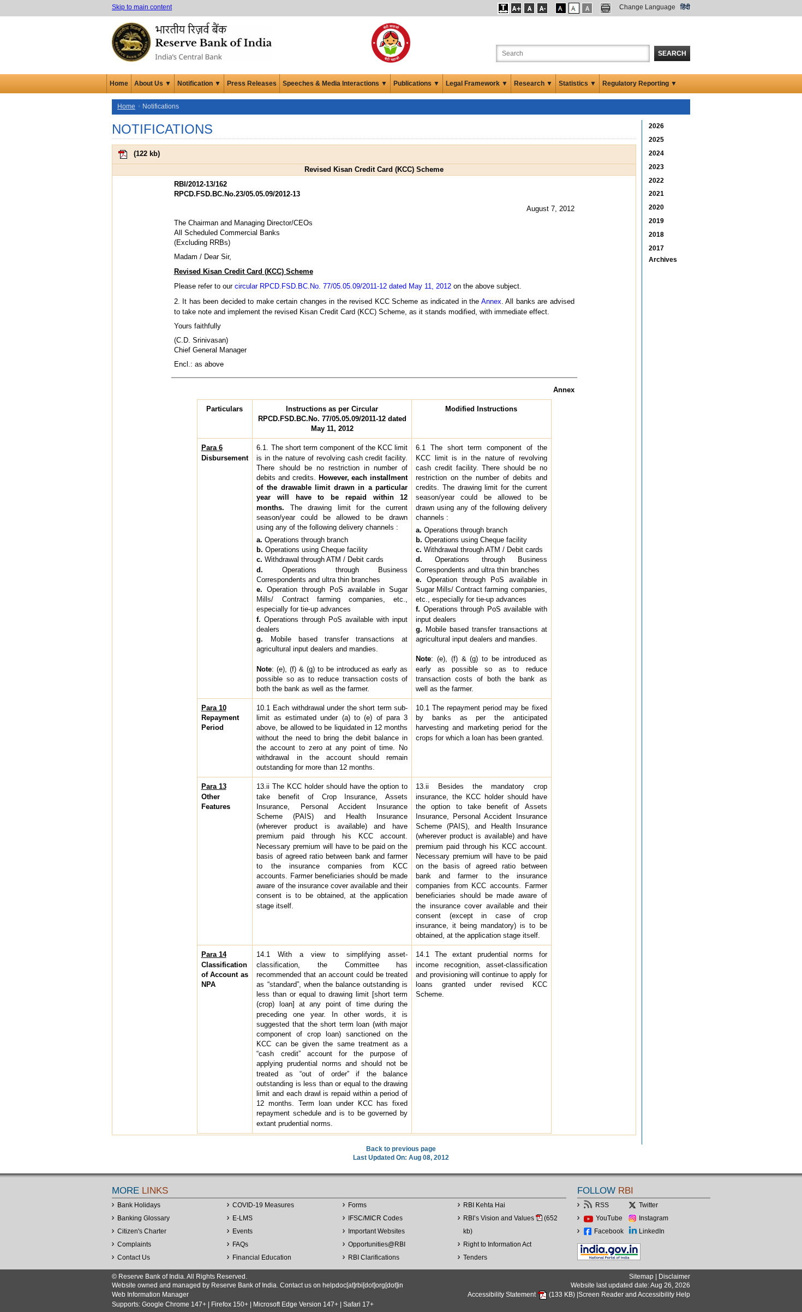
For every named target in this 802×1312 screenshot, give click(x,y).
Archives (663, 259)
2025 (656, 139)
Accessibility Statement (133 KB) (522, 1294)
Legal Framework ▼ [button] (477, 83)
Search (672, 53)
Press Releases (252, 83)
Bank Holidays (138, 1205)
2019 (656, 221)
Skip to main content (142, 7)
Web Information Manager (150, 1294)
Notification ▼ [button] (199, 83)
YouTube (609, 1218)
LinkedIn (652, 1231)
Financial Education (261, 1257)
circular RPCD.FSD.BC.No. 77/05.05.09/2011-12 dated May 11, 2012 (343, 286)
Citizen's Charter (141, 1231)
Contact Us (133, 1257)
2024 (656, 153)
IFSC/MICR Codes (375, 1218)
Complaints (134, 1244)
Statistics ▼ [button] (577, 83)
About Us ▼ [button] (152, 83)
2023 (656, 167)
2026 (656, 126)
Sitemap (641, 1276)
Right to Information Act (497, 1244)
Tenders (475, 1257)
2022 (656, 180)
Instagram (653, 1218)
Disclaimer (674, 1276)
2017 (656, 248)
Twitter (648, 1205)
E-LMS (242, 1218)
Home (119, 83)
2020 (656, 207)
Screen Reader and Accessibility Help (634, 1294)
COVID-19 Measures (263, 1205)
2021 (656, 193)
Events (242, 1231)
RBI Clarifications (373, 1257)
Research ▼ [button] (533, 83)
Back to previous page (401, 1149)
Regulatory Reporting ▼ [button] (639, 83)
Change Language (647, 7)
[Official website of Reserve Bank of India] (194, 41)
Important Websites (376, 1231)
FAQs (240, 1244)
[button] (503, 8)
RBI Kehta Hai (484, 1205)
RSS (602, 1205)
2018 (656, 234)
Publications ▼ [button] (416, 83)
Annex (491, 301)
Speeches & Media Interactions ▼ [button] (335, 83)
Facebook (609, 1231)
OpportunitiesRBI (376, 1244)
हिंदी (685, 7)
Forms (357, 1205)
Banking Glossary (143, 1218)
